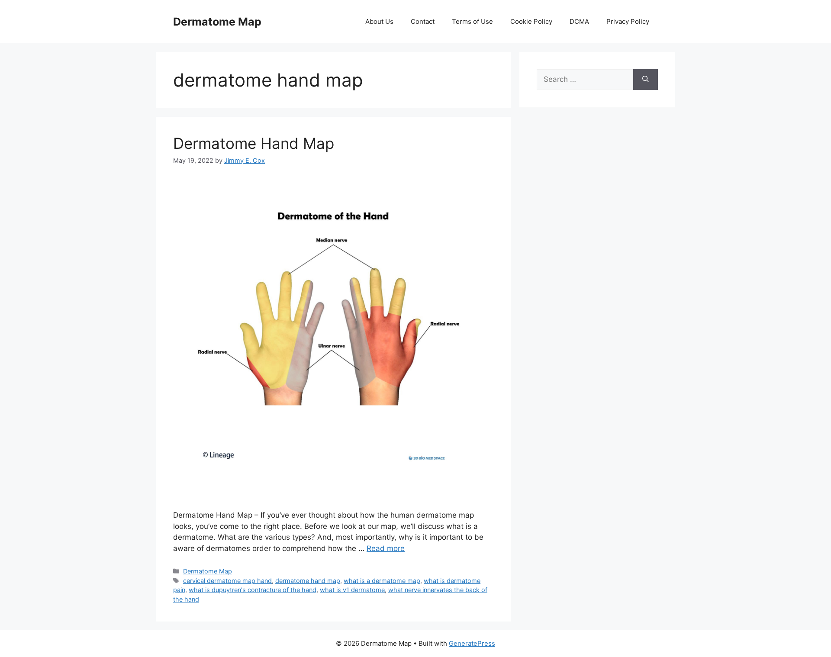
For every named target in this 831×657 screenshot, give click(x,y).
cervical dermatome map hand (227, 580)
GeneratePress (472, 643)
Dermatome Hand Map (253, 143)
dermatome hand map (307, 580)
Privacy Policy (627, 21)
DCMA (579, 21)
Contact (423, 21)
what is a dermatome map (382, 580)
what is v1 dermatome (352, 589)
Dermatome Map (217, 21)
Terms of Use (472, 21)
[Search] (645, 79)
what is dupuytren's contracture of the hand (252, 589)
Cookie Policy (531, 21)
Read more (386, 548)
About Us (379, 21)
